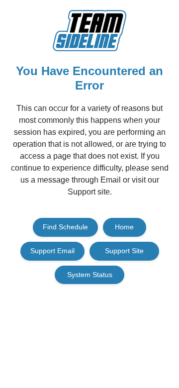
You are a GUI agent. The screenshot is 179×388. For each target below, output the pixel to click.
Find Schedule (65, 227)
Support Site (124, 251)
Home (124, 227)
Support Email (52, 251)
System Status (89, 275)
